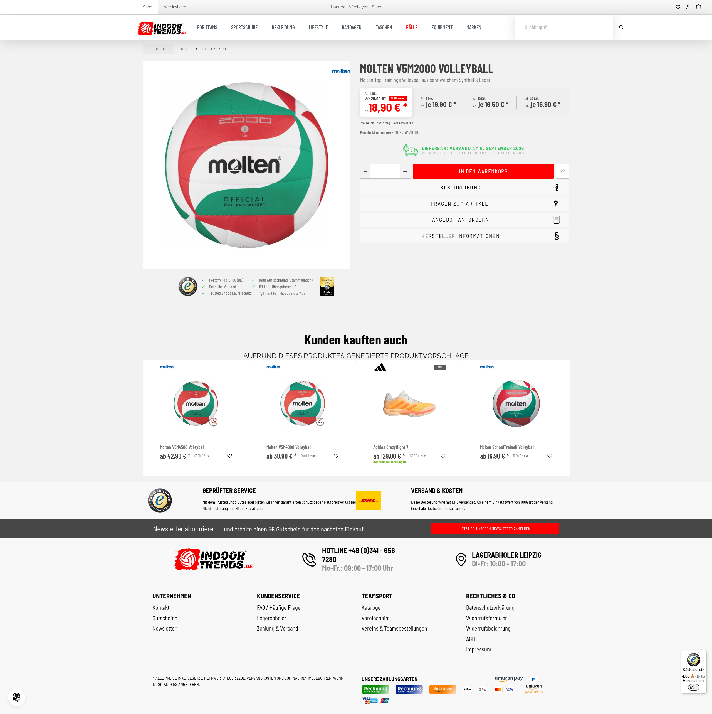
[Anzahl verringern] (365, 171)
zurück (158, 48)
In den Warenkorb (483, 171)
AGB (470, 639)
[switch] (693, 687)
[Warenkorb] (698, 7)
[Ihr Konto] (688, 7)
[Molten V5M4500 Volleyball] (196, 403)
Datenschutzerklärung (490, 607)
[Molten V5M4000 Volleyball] (302, 403)
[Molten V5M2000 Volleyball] (246, 165)
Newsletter (164, 628)
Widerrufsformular (486, 618)
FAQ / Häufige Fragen (280, 607)
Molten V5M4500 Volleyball (182, 447)
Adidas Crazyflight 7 (390, 447)
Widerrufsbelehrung (488, 628)
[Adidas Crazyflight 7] (409, 403)
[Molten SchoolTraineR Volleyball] (516, 403)
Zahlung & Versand (277, 628)
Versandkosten (262, 678)
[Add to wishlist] (229, 454)
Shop (147, 7)
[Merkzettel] (678, 7)
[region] (246, 165)
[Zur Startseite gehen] (162, 27)
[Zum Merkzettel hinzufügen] (562, 171)
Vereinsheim (175, 7)
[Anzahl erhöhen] (405, 171)
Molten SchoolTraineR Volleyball (507, 447)
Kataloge (371, 607)
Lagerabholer (271, 618)
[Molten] (341, 71)
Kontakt (160, 607)
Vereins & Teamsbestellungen (394, 628)
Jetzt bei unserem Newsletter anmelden (495, 528)
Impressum (478, 649)
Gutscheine (164, 618)
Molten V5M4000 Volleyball (288, 447)
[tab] (464, 187)
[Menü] (703, 653)
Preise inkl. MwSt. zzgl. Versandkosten (386, 123)
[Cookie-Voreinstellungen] (16, 697)
